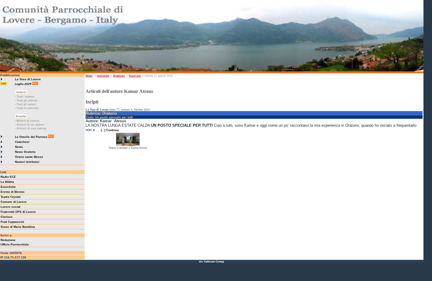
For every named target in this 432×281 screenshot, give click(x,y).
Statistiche (103, 75)
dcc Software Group (211, 261)
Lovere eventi (10, 206)
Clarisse (7, 216)
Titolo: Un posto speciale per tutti (109, 117)
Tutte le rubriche (27, 108)
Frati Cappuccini (12, 221)
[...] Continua (110, 130)
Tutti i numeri (25, 96)
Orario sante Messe (29, 156)
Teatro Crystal (11, 196)
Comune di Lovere (14, 201)
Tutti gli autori (26, 104)
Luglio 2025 (23, 84)
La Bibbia (7, 181)
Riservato (135, 75)
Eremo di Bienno (12, 191)
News (19, 146)
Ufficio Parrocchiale (15, 244)
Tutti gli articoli (26, 100)
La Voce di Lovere (28, 79)
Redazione (8, 240)
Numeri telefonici (27, 161)
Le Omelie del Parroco (31, 136)
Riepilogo (119, 75)
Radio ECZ (8, 176)
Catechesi (22, 141)
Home (89, 75)
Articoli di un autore (30, 124)
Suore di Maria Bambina (18, 226)
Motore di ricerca (27, 120)
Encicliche (8, 186)
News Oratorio (25, 151)
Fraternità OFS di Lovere (18, 211)
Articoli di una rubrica (31, 128)
